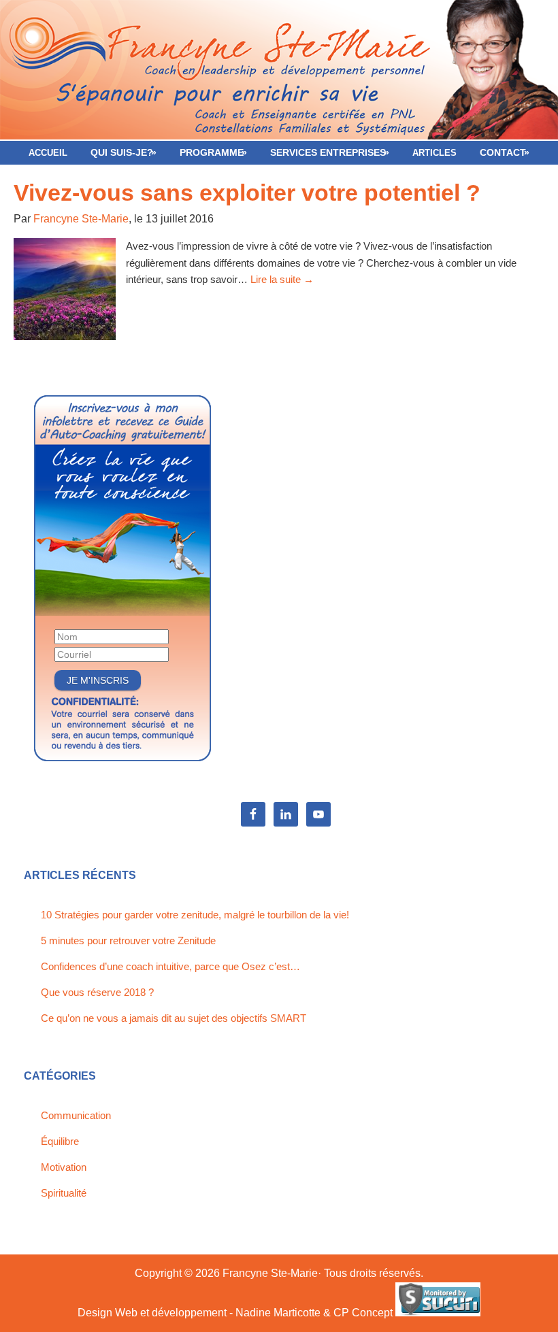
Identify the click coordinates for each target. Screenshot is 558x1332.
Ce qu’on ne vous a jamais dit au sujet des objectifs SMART (173, 1018)
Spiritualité (63, 1193)
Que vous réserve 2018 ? (97, 992)
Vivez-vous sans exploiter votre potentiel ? (247, 192)
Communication (76, 1115)
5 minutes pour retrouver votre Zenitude (128, 940)
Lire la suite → (282, 279)
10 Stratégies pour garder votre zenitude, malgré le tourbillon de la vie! (195, 914)
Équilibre (60, 1141)
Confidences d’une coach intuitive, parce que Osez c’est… (170, 966)
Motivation (63, 1167)
